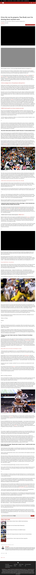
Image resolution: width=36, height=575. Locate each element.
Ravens (14, 366)
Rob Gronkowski (21, 487)
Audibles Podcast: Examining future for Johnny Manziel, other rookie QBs (12, 180)
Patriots (27, 75)
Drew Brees (11, 416)
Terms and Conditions (28, 564)
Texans (16, 425)
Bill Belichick (27, 355)
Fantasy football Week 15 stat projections (7, 262)
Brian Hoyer (28, 217)
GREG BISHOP (7, 546)
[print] (6, 553)
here (30, 68)
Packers (26, 486)
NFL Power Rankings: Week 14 (6, 82)
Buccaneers (8, 209)
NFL (4, 557)
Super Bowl (5, 143)
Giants (15, 339)
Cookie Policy (15, 564)
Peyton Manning (27, 339)
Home (2, 557)
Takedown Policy (21, 564)
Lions (6, 77)
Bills (19, 208)
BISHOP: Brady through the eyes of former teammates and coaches (12, 108)
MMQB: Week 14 (21, 214)
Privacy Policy (7, 564)
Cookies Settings (7, 567)
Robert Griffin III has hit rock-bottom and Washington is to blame (11, 348)
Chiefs (12, 99)
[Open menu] (1, 2)
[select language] (31, 2)
